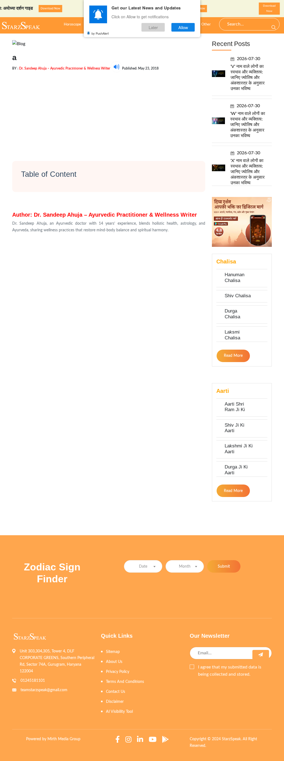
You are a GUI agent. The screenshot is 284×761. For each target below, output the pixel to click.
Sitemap (113, 652)
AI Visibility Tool (119, 712)
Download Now (41, 8)
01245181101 (33, 681)
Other (206, 24)
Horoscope (72, 24)
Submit (224, 566)
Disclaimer (115, 702)
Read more (233, 356)
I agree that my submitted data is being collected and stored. (229, 671)
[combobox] (143, 566)
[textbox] (143, 566)
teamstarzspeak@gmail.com (44, 690)
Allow (183, 27)
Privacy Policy (117, 672)
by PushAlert (100, 33)
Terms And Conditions (125, 682)
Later (153, 27)
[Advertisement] (108, 111)
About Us (114, 662)
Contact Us (115, 692)
